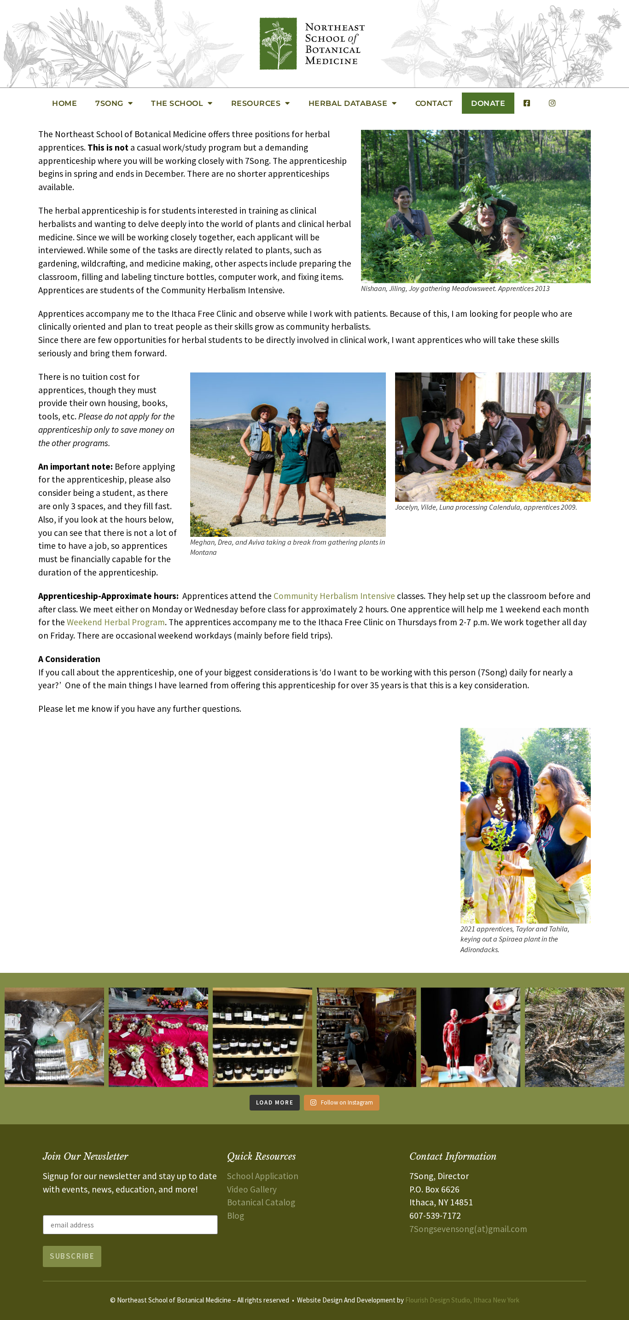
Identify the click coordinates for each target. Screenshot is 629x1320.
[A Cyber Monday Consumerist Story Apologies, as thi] (470, 1037)
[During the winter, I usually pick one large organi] (366, 1037)
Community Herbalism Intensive (334, 595)
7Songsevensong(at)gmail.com (468, 1228)
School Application (262, 1175)
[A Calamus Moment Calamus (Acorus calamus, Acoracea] (574, 1037)
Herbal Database (348, 103)
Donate (488, 103)
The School (177, 103)
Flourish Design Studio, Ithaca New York (462, 1300)
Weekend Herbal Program (116, 622)
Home (64, 103)
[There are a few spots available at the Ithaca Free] (262, 1037)
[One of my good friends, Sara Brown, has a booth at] (158, 1037)
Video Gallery (252, 1189)
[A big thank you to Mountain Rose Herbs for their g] (54, 1037)
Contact (434, 103)
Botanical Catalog (261, 1202)
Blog (235, 1215)
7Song (109, 103)
